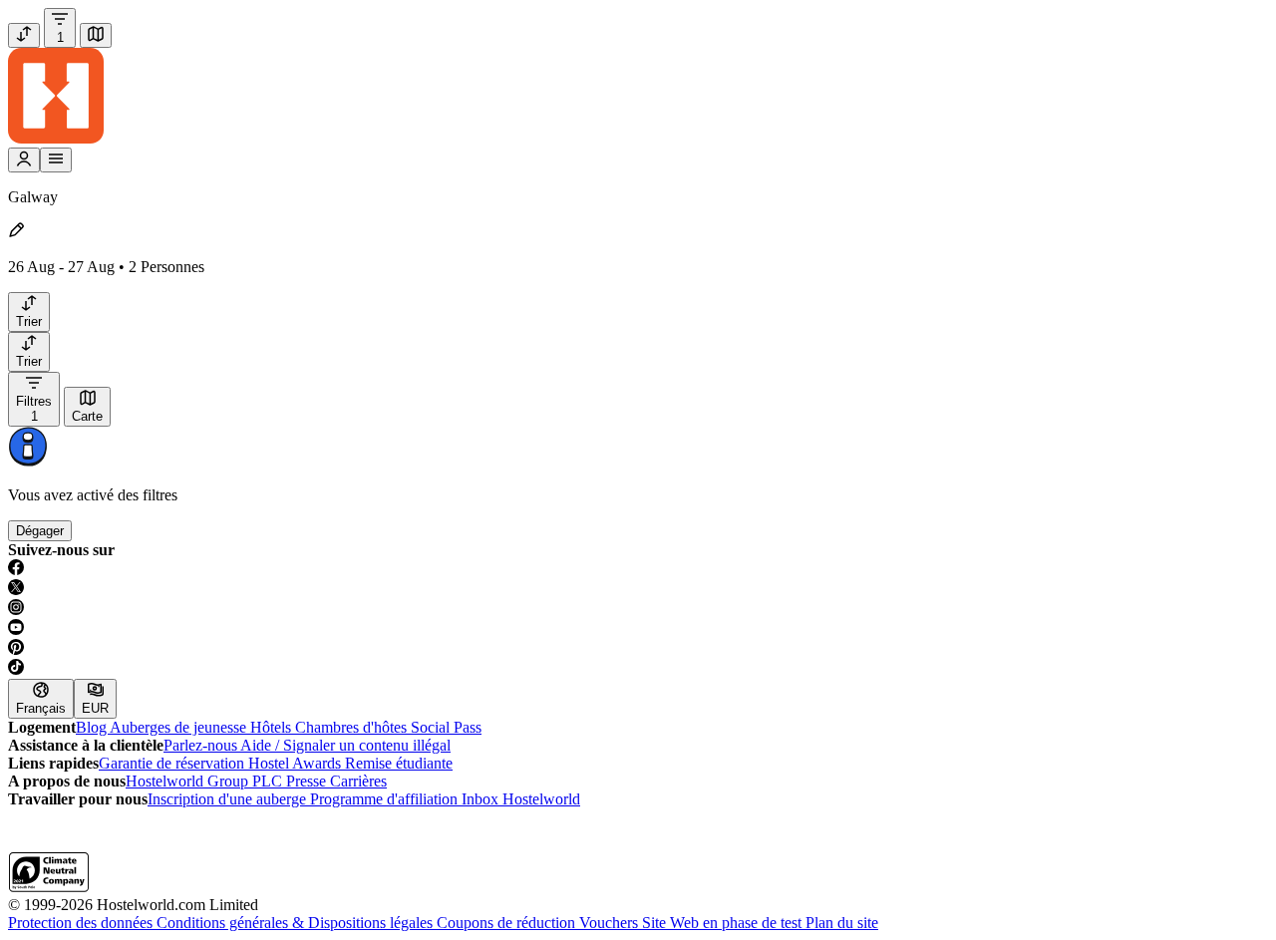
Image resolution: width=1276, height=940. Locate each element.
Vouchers (610, 922)
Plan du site (841, 922)
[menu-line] (56, 160)
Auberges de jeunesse (180, 727)
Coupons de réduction (508, 922)
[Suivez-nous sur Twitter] (638, 589)
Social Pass (446, 727)
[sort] (24, 35)
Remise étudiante (399, 763)
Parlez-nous (201, 745)
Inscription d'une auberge (229, 798)
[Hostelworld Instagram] (638, 609)
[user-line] (24, 160)
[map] (96, 35)
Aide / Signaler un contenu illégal (345, 745)
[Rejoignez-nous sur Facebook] (638, 569)
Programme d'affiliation (386, 798)
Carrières (358, 781)
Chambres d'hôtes (353, 727)
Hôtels (272, 727)
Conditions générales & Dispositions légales (297, 922)
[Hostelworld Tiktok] (638, 669)
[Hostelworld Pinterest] (638, 649)
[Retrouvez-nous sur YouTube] (638, 629)
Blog (93, 727)
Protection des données (82, 922)
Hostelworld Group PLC (206, 781)
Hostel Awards (296, 763)
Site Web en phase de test (723, 922)
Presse (308, 781)
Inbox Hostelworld (521, 798)
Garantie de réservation (173, 763)
